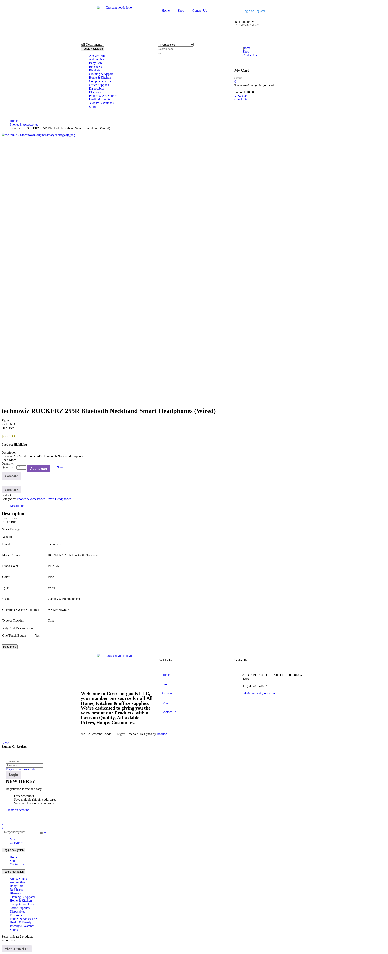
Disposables (17, 911)
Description (17, 505)
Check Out (241, 99)
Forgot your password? (20, 769)
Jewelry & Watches (22, 926)
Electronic (16, 915)
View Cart (241, 95)
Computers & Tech (22, 904)
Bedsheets (16, 889)
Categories (16, 842)
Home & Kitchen (21, 900)
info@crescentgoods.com (258, 693)
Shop (13, 860)
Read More (9, 646)
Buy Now (56, 467)
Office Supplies (20, 908)
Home (14, 121)
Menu (13, 839)
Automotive (17, 882)
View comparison (16, 948)
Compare (11, 476)
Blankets (15, 893)
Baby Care (16, 886)
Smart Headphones (59, 499)
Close (5, 743)
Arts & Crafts (18, 878)
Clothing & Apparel (22, 897)
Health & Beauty (20, 922)
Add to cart (38, 468)
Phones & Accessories (24, 124)
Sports (14, 929)
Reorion (162, 734)
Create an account (17, 810)
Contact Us (17, 864)
